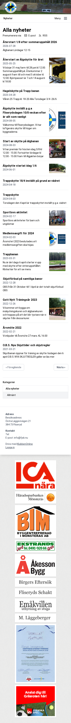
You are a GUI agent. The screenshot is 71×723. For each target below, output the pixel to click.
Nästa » (61, 367)
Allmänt (11, 395)
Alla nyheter (12, 388)
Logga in (10, 447)
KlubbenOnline (25, 444)
